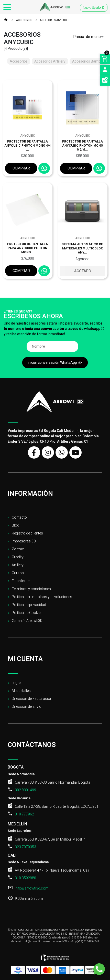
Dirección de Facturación (32, 698)
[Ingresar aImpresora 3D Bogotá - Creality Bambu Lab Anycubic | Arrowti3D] (105, 70)
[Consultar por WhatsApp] (44, 168)
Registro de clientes (27, 533)
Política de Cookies (27, 613)
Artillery (18, 565)
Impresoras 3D (24, 541)
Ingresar (19, 683)
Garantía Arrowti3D (27, 621)
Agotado (82, 271)
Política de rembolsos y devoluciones (42, 597)
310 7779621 (25, 814)
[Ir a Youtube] (75, 452)
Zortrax (18, 549)
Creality (18, 557)
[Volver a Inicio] (6, 20)
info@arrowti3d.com (32, 888)
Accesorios (24, 20)
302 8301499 (25, 790)
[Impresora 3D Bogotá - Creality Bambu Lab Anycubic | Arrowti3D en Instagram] (48, 452)
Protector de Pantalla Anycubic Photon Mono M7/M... (82, 145)
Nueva (94, 7)
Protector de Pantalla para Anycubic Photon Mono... (27, 248)
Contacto (19, 517)
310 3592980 (25, 878)
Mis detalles (21, 691)
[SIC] (55, 959)
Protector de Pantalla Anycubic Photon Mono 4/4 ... (27, 145)
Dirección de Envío (26, 706)
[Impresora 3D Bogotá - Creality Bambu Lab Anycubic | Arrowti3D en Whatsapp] (62, 452)
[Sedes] (105, 80)
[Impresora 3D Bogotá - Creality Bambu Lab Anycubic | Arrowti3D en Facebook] (34, 452)
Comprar (21, 168)
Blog (15, 525)
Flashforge (20, 581)
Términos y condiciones (31, 589)
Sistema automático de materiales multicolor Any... (82, 248)
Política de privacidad (29, 605)
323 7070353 (25, 847)
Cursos (18, 573)
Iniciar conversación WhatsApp (53, 362)
